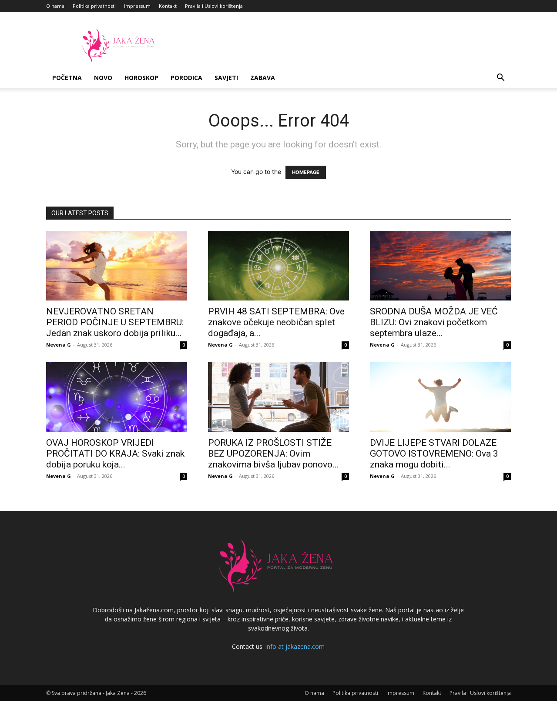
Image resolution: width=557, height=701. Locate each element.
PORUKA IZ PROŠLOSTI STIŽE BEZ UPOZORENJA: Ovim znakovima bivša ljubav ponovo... (273, 453)
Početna (67, 77)
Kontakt (168, 6)
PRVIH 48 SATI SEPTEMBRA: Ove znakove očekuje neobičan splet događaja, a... (276, 322)
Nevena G (58, 344)
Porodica (186, 77)
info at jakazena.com (295, 646)
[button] (500, 78)
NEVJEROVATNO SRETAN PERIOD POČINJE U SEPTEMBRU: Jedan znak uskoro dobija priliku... (115, 322)
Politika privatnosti (94, 6)
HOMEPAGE (305, 172)
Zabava (262, 77)
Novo (103, 77)
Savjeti (226, 77)
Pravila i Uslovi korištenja (214, 6)
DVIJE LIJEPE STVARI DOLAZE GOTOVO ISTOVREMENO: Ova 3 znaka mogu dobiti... (434, 453)
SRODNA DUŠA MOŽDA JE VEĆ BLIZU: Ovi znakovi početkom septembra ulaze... (434, 322)
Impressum (137, 6)
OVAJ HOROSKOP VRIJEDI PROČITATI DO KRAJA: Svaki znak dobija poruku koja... (115, 453)
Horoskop (141, 77)
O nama (55, 6)
